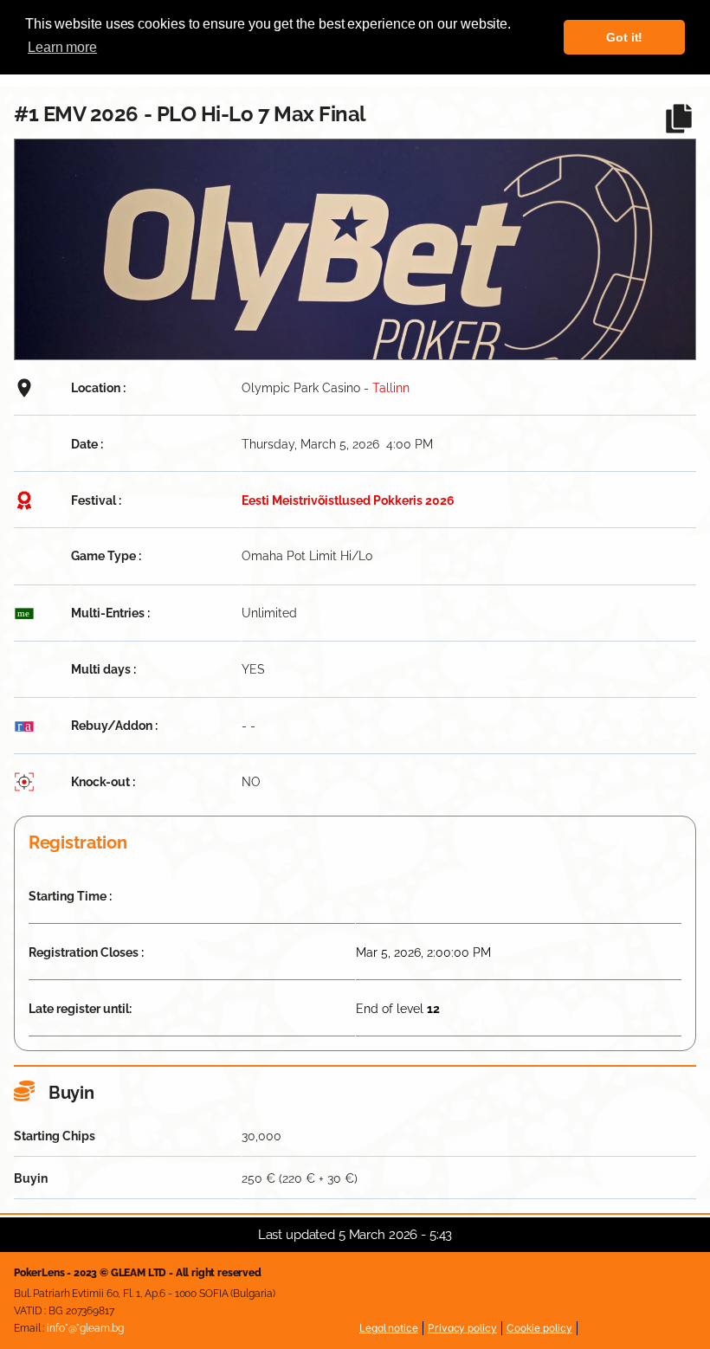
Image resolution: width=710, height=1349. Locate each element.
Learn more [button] (62, 47)
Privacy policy (462, 1327)
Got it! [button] (624, 37)
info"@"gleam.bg (85, 1328)
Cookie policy (539, 1327)
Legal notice (388, 1327)
